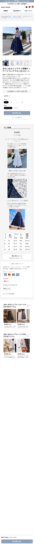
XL (22, 102)
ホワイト (16, 108)
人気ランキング (28, 10)
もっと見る (28, 305)
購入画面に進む (17, 113)
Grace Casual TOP (6, 16)
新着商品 (5, 10)
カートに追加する (17, 117)
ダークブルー (8, 108)
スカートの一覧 (17, 16)
